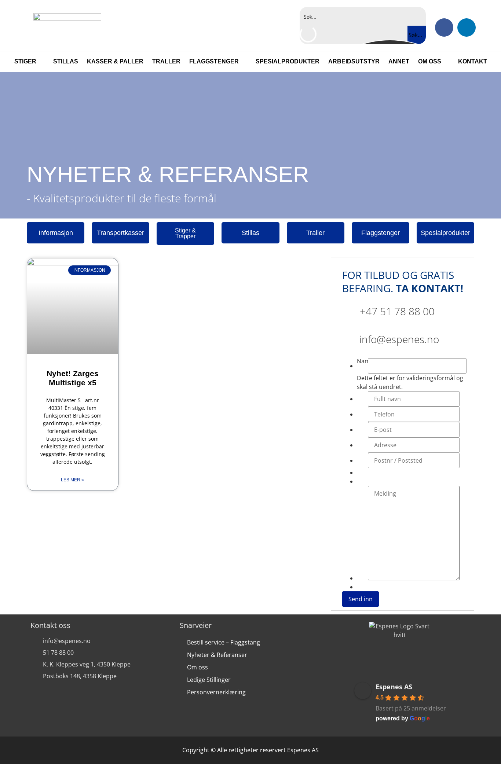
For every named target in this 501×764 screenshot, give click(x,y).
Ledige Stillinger (209, 680)
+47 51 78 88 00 (397, 311)
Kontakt (472, 61)
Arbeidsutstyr (354, 61)
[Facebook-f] (444, 27)
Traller (166, 61)
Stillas (65, 61)
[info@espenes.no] (348, 336)
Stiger (25, 61)
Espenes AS (394, 686)
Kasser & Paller (115, 61)
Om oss (429, 61)
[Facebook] (389, 662)
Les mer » (72, 479)
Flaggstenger (214, 61)
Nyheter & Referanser (217, 655)
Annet (398, 61)
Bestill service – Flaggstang (223, 642)
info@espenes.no (399, 339)
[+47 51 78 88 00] (348, 308)
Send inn (360, 599)
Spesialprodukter (287, 61)
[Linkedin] (466, 27)
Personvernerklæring (216, 692)
